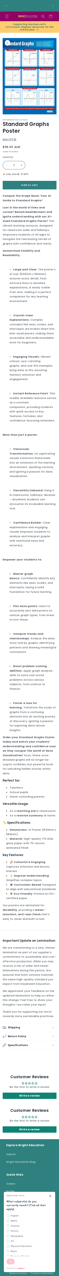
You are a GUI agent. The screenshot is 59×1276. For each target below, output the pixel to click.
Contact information (42, 1273)
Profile (10, 1191)
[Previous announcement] (6, 5)
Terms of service (18, 1273)
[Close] (50, 1196)
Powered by (11, 1268)
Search (11, 1154)
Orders (10, 1183)
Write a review (29, 1096)
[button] (7, 16)
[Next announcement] (53, 5)
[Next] (10, 1261)
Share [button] (10, 1056)
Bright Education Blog (21, 1162)
